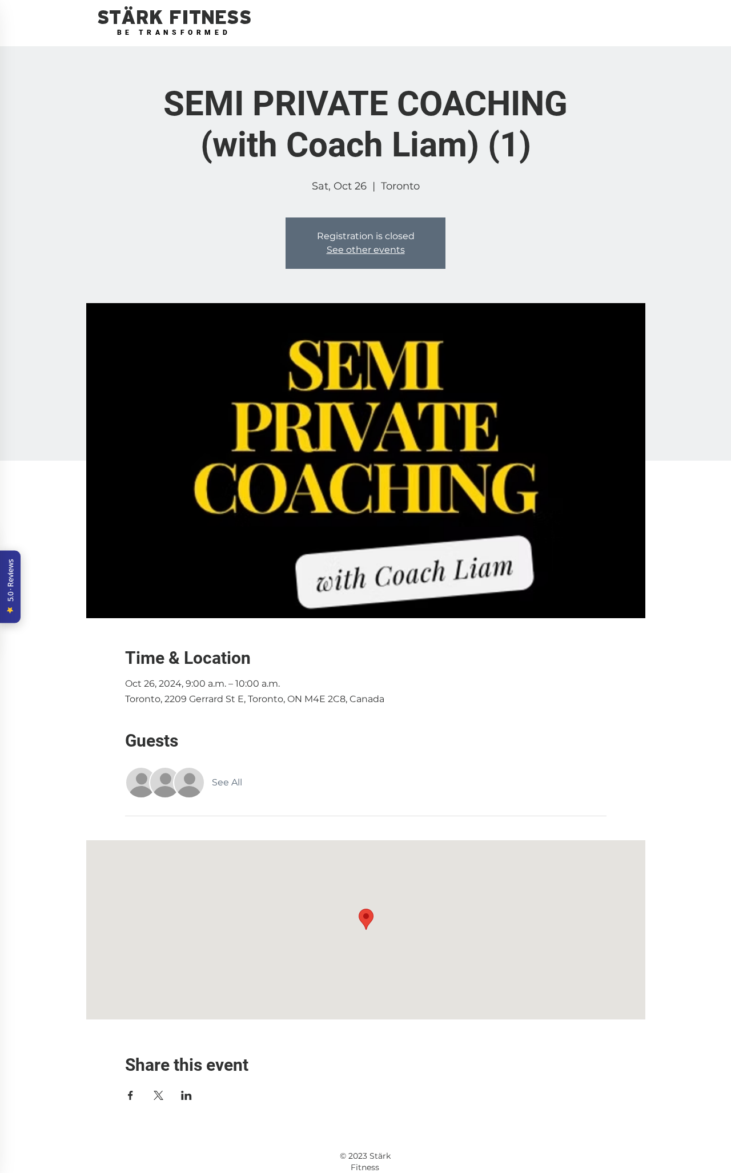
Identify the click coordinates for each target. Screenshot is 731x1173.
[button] (174, 18)
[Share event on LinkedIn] (186, 1095)
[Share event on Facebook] (130, 1095)
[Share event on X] (158, 1095)
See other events (366, 249)
